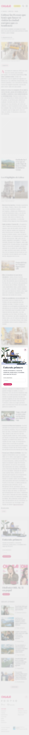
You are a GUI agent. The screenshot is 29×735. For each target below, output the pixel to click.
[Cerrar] (25, 349)
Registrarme (7, 384)
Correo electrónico (7, 377)
